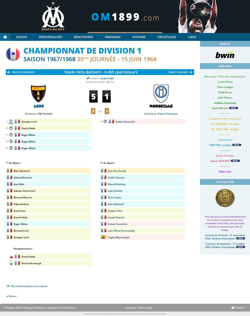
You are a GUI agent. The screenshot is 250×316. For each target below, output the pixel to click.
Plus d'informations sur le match (28, 286)
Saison (21, 37)
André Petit (107, 78)
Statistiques (166, 37)
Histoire (139, 37)
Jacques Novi (115, 210)
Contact (239, 307)
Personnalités (50, 37)
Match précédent (23, 72)
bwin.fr (225, 44)
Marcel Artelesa (116, 184)
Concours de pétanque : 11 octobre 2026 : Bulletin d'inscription (225, 245)
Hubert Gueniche (125, 121)
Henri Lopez (114, 197)
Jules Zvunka (115, 190)
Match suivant (178, 72)
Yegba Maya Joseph (118, 237)
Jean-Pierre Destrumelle (121, 230)
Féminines (113, 37)
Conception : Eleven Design (138, 307)
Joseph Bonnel (116, 217)
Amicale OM (225, 182)
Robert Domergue (168, 113)
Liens (192, 37)
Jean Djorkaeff (116, 204)
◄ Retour (11, 296)
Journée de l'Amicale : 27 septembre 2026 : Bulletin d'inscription (225, 237)
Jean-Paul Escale (117, 171)
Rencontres (83, 37)
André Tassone (116, 177)
